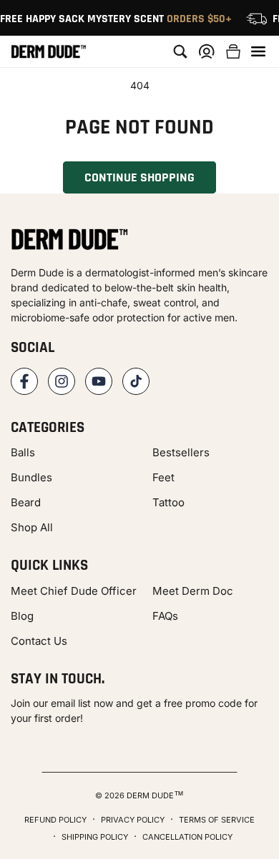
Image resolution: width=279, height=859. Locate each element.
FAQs (165, 616)
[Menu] (258, 51)
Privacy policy (133, 820)
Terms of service (217, 820)
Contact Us (39, 641)
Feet (163, 477)
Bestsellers (181, 452)
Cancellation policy (187, 837)
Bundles (31, 477)
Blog (22, 616)
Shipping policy (95, 837)
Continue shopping (139, 177)
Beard (26, 502)
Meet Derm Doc (192, 591)
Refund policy (55, 819)
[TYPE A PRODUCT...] (180, 51)
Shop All (32, 527)
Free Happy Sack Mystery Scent (116, 18)
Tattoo (168, 502)
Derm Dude (150, 795)
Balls (23, 452)
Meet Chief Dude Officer (74, 591)
